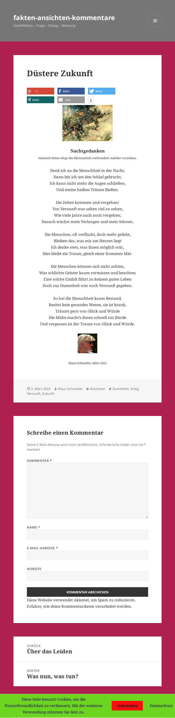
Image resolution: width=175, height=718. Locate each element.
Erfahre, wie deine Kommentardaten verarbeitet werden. (79, 606)
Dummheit (121, 389)
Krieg (135, 389)
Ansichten (97, 389)
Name (33, 527)
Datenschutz (161, 705)
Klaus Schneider (70, 389)
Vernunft (33, 393)
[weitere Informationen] (90, 100)
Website (34, 569)
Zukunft (48, 393)
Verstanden (127, 706)
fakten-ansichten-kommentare (64, 17)
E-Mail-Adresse (42, 548)
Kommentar (39, 460)
